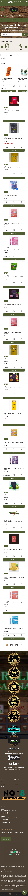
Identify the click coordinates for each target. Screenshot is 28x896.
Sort (9, 53)
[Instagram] (15, 749)
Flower (20, 49)
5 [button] (16, 644)
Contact (3, 784)
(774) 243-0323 (4, 812)
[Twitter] (13, 749)
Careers (2, 786)
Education (3, 782)
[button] (12, 16)
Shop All (7, 49)
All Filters (5, 55)
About (2, 779)
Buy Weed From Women (14, 767)
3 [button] (11, 644)
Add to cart (9, 91)
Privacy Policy (17, 782)
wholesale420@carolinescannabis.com (14, 753)
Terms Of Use (9, 871)
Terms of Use (17, 784)
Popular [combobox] (11, 55)
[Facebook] (10, 749)
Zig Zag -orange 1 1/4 (7, 78)
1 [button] (6, 644)
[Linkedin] (18, 749)
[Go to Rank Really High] (14, 894)
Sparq (5, 109)
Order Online (17, 779)
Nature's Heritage (7, 520)
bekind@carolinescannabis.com (12, 751)
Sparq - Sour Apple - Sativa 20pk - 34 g (14, 496)
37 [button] (21, 644)
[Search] (24, 34)
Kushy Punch (6, 194)
